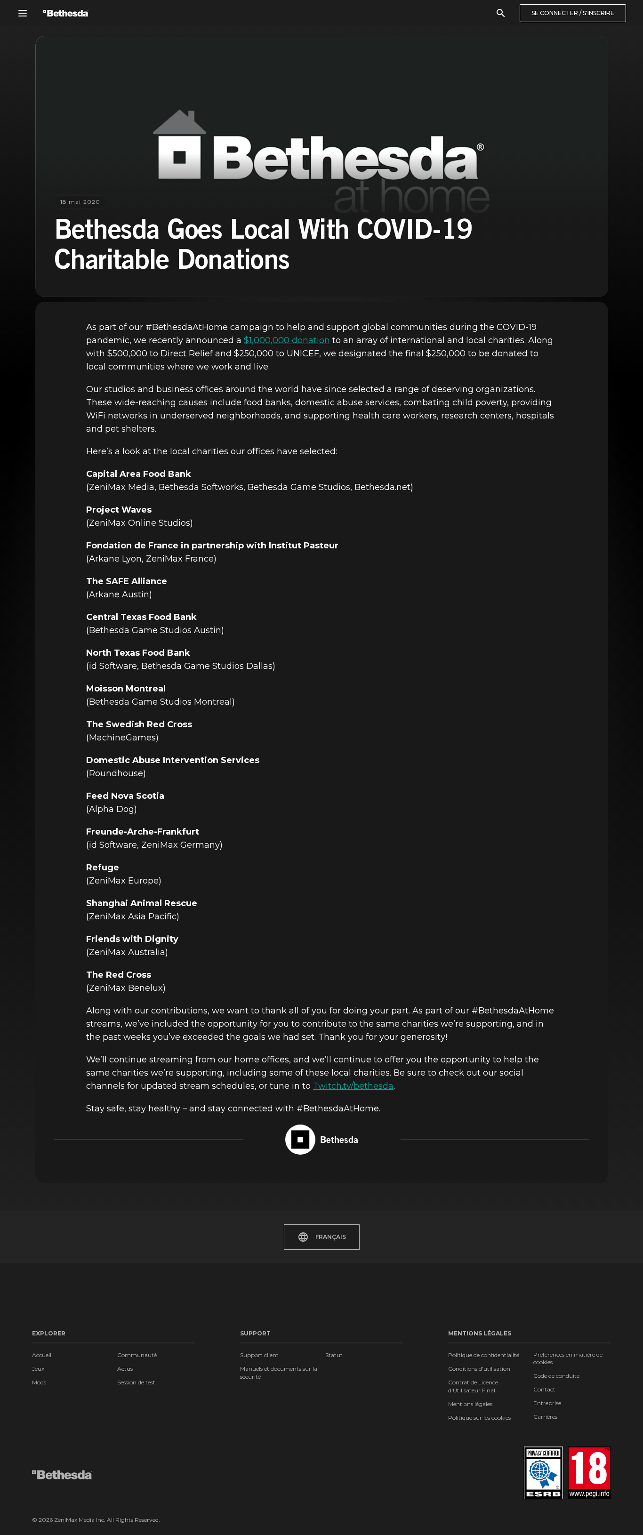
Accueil (41, 1354)
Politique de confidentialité (483, 1354)
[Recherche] (500, 13)
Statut (334, 1354)
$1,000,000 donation (287, 340)
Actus (125, 1368)
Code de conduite (556, 1375)
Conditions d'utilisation (479, 1368)
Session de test (136, 1382)
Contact (544, 1389)
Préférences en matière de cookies (568, 1358)
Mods (39, 1382)
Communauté (137, 1354)
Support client (259, 1354)
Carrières (545, 1416)
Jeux (38, 1368)
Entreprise (547, 1402)
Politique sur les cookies (479, 1417)
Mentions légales (470, 1403)
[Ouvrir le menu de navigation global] (22, 13)
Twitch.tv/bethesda (353, 1086)
